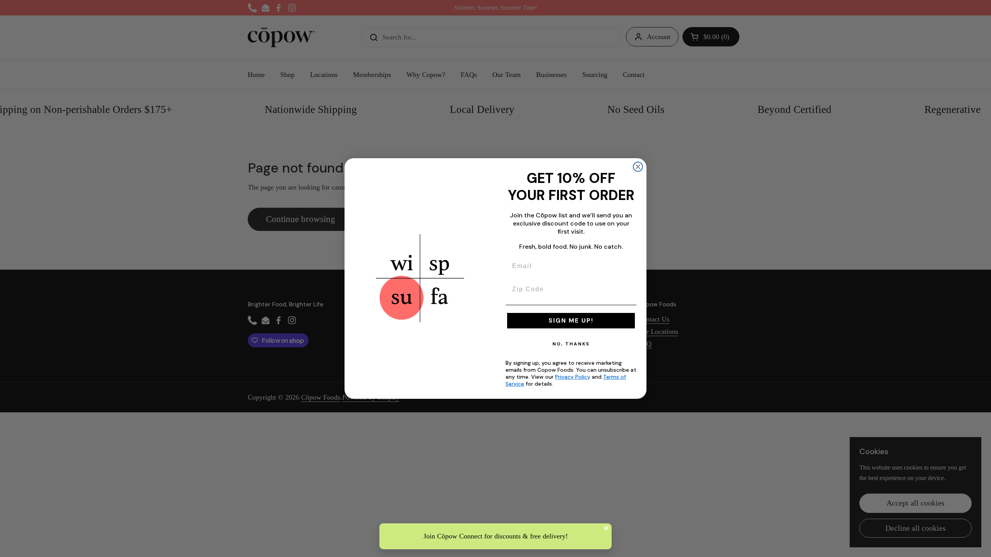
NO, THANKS (571, 344)
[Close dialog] (638, 166)
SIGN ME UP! (571, 320)
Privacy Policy (572, 376)
